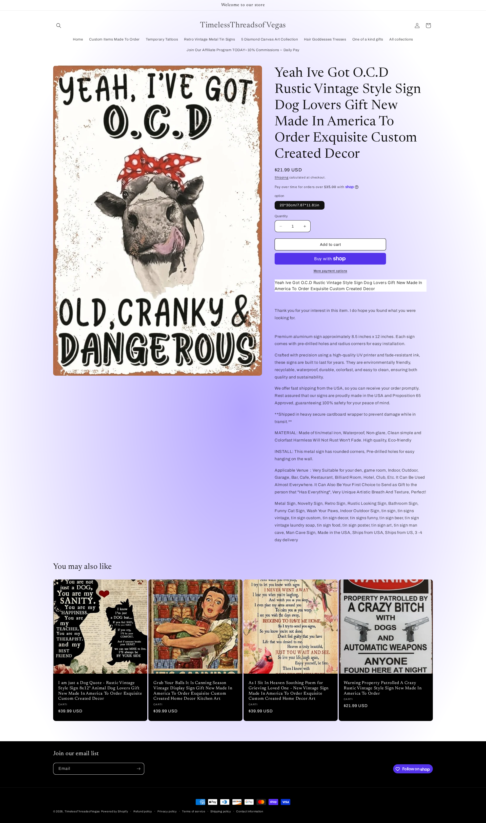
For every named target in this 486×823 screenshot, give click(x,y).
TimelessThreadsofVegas (82, 811)
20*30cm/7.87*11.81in (299, 205)
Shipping (282, 177)
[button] (58, 25)
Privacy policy (167, 811)
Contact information (249, 811)
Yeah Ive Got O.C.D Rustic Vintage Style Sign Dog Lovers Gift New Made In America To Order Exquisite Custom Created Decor (348, 285)
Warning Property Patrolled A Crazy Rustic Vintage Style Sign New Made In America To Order (383, 688)
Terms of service (193, 811)
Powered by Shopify (114, 811)
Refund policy (142, 811)
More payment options (330, 271)
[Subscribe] (138, 769)
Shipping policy (220, 811)
